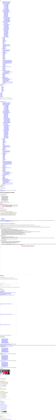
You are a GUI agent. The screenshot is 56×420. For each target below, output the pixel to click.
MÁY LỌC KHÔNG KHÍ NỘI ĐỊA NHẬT (7, 61)
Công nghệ (3, 89)
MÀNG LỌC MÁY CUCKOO (6, 9)
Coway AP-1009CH (6, 7)
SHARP (4, 47)
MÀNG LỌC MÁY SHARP (6, 29)
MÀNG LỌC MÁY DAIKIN (6, 10)
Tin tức (2, 88)
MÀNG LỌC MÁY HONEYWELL (6, 17)
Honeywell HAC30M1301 (7, 18)
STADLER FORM (5, 65)
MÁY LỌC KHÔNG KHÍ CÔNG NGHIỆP (6, 66)
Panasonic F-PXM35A (6, 27)
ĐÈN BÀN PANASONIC (5, 78)
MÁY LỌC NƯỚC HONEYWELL (6, 73)
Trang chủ (3, 86)
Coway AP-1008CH (6, 6)
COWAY (4, 39)
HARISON (4, 43)
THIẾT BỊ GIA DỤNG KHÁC (5, 77)
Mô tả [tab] (2, 218)
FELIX (3, 42)
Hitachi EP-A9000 (6, 15)
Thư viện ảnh (3, 90)
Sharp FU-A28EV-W (6, 36)
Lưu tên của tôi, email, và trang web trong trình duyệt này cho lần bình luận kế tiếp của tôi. (10, 287)
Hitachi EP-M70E (6, 16)
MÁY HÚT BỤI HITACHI (6, 80)
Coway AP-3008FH (6, 8)
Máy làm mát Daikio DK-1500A (5, 353)
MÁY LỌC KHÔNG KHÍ (4, 52)
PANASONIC (4, 64)
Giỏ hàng (1, 189)
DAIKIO (4, 49)
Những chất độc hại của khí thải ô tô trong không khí (5, 335)
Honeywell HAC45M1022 (7, 19)
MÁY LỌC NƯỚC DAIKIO (6, 72)
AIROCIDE (4, 53)
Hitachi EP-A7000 (6, 14)
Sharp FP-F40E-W (6, 31)
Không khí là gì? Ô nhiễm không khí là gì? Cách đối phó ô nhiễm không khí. (8, 292)
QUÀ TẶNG (4, 82)
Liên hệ (2, 91)
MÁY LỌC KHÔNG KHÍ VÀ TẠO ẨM (7, 164)
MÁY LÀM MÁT (3, 48)
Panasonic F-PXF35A (6, 25)
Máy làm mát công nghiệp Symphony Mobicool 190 (7, 346)
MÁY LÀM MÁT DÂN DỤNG (6, 50)
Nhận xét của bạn (2, 283)
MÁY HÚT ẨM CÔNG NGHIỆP (6, 44)
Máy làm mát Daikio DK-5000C (5, 367)
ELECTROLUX (4, 41)
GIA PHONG (4, 68)
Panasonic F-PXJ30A (6, 26)
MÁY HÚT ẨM (3, 37)
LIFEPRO (4, 59)
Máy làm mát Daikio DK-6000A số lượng (4, 202)
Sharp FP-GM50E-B (6, 33)
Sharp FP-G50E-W (6, 32)
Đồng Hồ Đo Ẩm (4, 40)
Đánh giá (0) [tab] (3, 219)
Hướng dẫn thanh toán (2, 403)
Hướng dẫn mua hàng (2, 402)
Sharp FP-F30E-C (6, 30)
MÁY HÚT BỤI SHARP (5, 182)
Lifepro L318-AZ (6, 22)
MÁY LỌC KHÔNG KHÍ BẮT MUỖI (7, 60)
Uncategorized (3, 83)
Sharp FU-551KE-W (6, 35)
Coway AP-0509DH (6, 4)
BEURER (4, 54)
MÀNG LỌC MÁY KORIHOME (6, 21)
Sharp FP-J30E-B (6, 34)
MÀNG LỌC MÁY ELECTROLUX (7, 11)
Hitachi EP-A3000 (6, 12)
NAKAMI (4, 51)
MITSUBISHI (4, 46)
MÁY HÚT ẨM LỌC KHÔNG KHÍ (7, 45)
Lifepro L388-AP (6, 23)
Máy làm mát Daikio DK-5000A (5, 360)
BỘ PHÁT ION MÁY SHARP (6, 103)
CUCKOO (4, 56)
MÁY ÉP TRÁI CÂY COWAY (6, 79)
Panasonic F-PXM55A (6, 28)
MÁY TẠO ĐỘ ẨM (4, 74)
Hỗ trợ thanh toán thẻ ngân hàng (3, 404)
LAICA (3, 75)
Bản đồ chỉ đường (3, 391)
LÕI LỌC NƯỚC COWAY (7, 71)
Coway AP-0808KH (6, 5)
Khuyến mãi (3, 87)
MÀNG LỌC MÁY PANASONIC (6, 24)
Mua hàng (1, 346)
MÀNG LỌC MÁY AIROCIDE (6, 3)
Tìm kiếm (1, 85)
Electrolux (4, 57)
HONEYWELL (4, 58)
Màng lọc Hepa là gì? (2, 291)
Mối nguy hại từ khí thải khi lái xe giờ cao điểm (5, 324)
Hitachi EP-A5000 (6, 13)
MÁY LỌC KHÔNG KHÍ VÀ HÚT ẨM (7, 62)
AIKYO (4, 139)
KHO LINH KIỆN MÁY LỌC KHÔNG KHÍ (6, 1)
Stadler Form (4, 76)
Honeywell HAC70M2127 (7, 121)
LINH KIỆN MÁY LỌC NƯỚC (6, 70)
